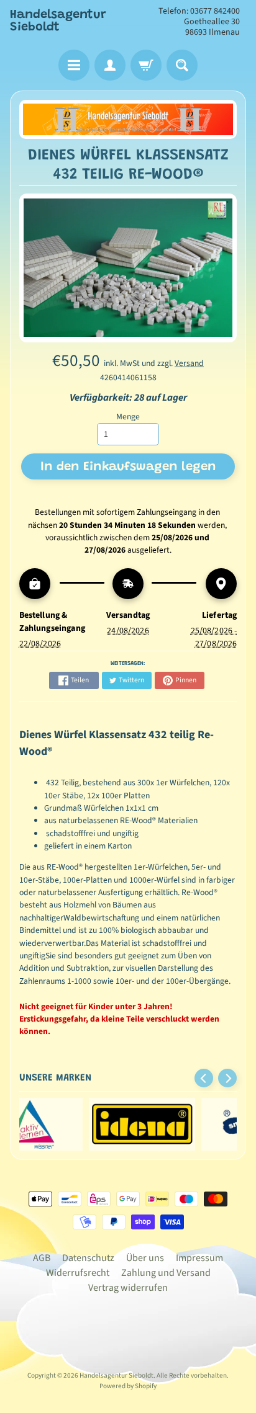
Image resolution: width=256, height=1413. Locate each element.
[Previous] (203, 1078)
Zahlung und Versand (166, 1273)
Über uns (145, 1258)
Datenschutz (88, 1258)
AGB (41, 1258)
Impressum (199, 1258)
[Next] (227, 1078)
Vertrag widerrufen (128, 1288)
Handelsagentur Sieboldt (58, 21)
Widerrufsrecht (77, 1273)
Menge (128, 416)
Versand (189, 363)
